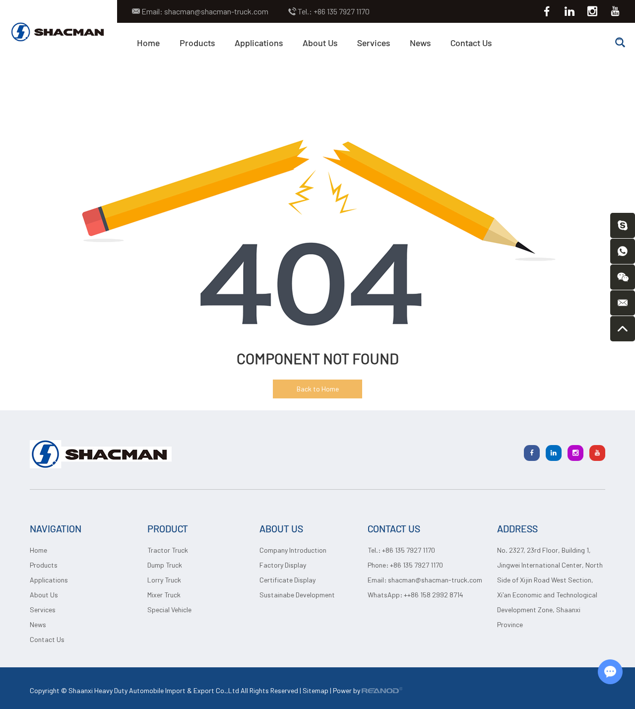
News (420, 42)
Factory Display (282, 565)
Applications (259, 42)
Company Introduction (292, 550)
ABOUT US (281, 528)
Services (373, 42)
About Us (320, 42)
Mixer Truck (164, 594)
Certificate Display (287, 580)
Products (197, 42)
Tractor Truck (167, 550)
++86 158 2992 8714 (433, 594)
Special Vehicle (169, 609)
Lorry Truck (164, 580)
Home (148, 42)
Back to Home (318, 389)
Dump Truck (164, 565)
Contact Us (471, 42)
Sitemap (315, 690)
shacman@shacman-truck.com (216, 11)
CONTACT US (394, 528)
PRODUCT (167, 528)
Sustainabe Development (297, 594)
